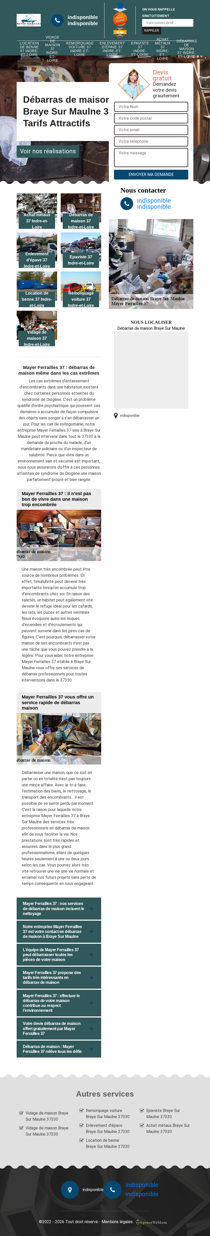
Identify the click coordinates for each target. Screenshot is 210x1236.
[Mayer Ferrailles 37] (29, 20)
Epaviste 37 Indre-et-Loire (140, 49)
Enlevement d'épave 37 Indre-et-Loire (112, 49)
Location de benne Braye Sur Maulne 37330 (108, 1143)
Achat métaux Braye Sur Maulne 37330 (168, 1128)
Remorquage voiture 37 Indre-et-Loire (79, 49)
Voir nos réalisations (48, 151)
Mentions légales (117, 1221)
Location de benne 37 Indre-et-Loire (29, 49)
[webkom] (152, 1221)
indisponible (83, 17)
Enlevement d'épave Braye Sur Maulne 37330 (108, 1128)
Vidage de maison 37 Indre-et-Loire (52, 49)
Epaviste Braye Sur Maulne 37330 (163, 1113)
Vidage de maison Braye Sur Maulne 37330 (47, 1116)
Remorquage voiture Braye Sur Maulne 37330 (108, 1113)
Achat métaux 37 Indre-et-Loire (162, 49)
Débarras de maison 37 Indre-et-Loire (186, 49)
